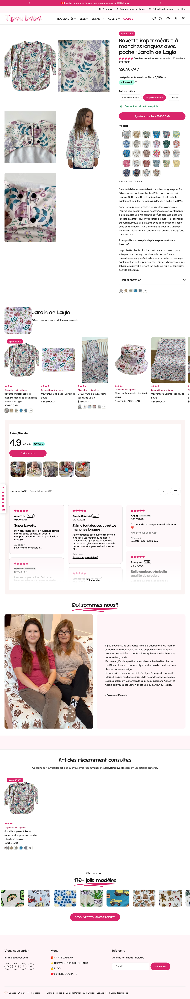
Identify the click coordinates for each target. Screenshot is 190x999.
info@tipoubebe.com (16, 957)
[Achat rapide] (143, 377)
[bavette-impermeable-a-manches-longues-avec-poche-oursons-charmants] (136, 153)
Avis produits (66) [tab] (19, 491)
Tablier (174, 97)
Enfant (97, 18)
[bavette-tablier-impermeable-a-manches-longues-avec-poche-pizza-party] (166, 153)
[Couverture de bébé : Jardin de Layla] (58, 360)
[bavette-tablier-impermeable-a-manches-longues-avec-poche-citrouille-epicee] (156, 173)
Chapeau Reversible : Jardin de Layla (131, 395)
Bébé (83, 18)
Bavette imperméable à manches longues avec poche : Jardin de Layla (148, 46)
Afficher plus (93, 580)
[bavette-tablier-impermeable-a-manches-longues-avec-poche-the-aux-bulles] (176, 153)
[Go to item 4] (66, 469)
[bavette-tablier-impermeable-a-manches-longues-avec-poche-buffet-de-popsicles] (136, 173)
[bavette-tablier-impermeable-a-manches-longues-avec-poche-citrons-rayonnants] (176, 134)
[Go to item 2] (34, 469)
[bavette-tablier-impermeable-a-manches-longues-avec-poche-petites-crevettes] (126, 173)
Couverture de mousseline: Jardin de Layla (92, 395)
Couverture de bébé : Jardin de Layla (58, 395)
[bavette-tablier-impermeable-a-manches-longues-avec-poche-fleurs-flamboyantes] (156, 153)
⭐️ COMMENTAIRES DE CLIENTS (69, 962)
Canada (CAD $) (17, 992)
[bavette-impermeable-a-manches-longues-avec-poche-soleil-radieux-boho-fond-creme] (136, 163)
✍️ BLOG (56, 968)
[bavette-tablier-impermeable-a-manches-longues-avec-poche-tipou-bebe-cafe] (136, 144)
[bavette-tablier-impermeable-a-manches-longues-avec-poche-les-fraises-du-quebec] (156, 144)
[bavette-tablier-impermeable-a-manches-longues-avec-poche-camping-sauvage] (146, 134)
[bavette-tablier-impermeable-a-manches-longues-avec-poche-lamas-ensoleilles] (136, 134)
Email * (119, 966)
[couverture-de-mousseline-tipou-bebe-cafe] (85, 406)
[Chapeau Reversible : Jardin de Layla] (132, 360)
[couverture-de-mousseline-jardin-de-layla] (80, 406)
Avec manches (154, 97)
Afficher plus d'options (130, 181)
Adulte (112, 18)
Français (35, 992)
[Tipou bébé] (23, 18)
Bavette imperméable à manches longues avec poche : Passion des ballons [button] (89, 557)
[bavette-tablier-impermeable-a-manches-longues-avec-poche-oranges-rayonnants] (176, 144)
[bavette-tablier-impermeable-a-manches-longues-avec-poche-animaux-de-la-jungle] (166, 144)
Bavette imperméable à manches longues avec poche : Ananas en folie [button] (148, 540)
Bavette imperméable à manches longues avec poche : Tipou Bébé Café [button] (31, 547)
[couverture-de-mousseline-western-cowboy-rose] (94, 406)
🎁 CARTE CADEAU (62, 957)
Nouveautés (65, 18)
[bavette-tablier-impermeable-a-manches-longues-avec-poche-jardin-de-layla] (126, 134)
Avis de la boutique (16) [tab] (41, 491)
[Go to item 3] (50, 469)
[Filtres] (163, 491)
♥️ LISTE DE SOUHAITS (64, 973)
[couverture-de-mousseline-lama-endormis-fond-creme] (89, 406)
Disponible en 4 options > (52, 390)
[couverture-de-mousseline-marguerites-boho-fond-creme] (99, 406)
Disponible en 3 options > (16, 390)
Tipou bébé (122, 992)
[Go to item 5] (82, 469)
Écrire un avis (28, 453)
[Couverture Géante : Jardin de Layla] (168, 360)
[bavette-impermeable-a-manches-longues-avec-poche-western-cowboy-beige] (146, 153)
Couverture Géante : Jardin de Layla (167, 395)
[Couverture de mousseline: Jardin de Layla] (95, 360)
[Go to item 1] (18, 469)
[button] (29, 3)
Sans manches (130, 97)
